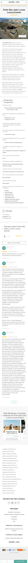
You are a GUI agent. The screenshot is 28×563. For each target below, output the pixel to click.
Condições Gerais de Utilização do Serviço (14, 514)
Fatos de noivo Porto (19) (8, 493)
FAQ (14, 521)
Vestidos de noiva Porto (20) (8, 490)
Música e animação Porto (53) (9, 463)
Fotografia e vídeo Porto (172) (9, 449)
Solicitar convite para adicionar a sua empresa (14, 529)
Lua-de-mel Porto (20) (7, 488)
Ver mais (14, 402)
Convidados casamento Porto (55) (10, 460)
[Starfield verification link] (13, 550)
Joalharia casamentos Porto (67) (9, 456)
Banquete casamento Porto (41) (9, 465)
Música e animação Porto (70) (9, 453)
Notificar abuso (6, 258)
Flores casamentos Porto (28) (9, 474)
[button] (3, 429)
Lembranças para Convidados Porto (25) (11, 479)
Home (2, 5)
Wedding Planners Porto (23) (9, 486)
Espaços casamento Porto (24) (9, 481)
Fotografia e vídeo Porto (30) (9, 472)
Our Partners (14, 519)
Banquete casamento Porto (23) (9, 483)
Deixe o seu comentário (14, 243)
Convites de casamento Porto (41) (10, 467)
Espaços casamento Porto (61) (9, 458)
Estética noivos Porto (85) (8, 451)
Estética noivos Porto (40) (8, 469)
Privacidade (14, 516)
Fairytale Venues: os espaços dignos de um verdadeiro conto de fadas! (12, 432)
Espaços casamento (10, 5)
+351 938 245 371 (19, 538)
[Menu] (1, 2)
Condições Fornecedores (14, 512)
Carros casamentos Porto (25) (9, 476)
